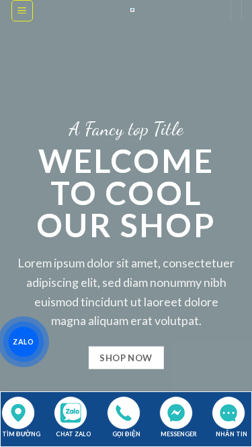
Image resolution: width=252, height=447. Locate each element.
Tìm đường (21, 434)
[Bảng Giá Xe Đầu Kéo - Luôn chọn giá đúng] (132, 10)
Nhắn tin (231, 434)
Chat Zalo (73, 434)
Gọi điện (126, 434)
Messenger (179, 434)
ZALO (24, 341)
